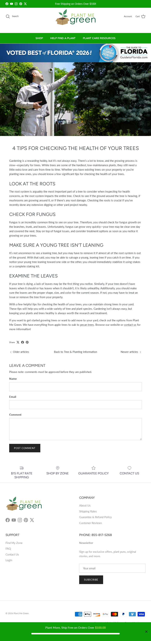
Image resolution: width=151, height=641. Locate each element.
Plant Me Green (21, 613)
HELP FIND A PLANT (63, 38)
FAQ (8, 548)
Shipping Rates (88, 511)
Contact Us (12, 554)
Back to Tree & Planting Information (75, 351)
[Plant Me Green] (75, 18)
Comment (15, 414)
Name (13, 378)
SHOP (39, 38)
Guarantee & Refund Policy (95, 517)
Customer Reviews (90, 523)
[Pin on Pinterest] (27, 342)
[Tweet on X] (18, 342)
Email (12, 396)
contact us (130, 324)
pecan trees (87, 324)
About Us (85, 505)
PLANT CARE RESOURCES (99, 38)
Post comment (25, 448)
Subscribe (91, 579)
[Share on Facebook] (22, 342)
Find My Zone (14, 542)
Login (9, 560)
